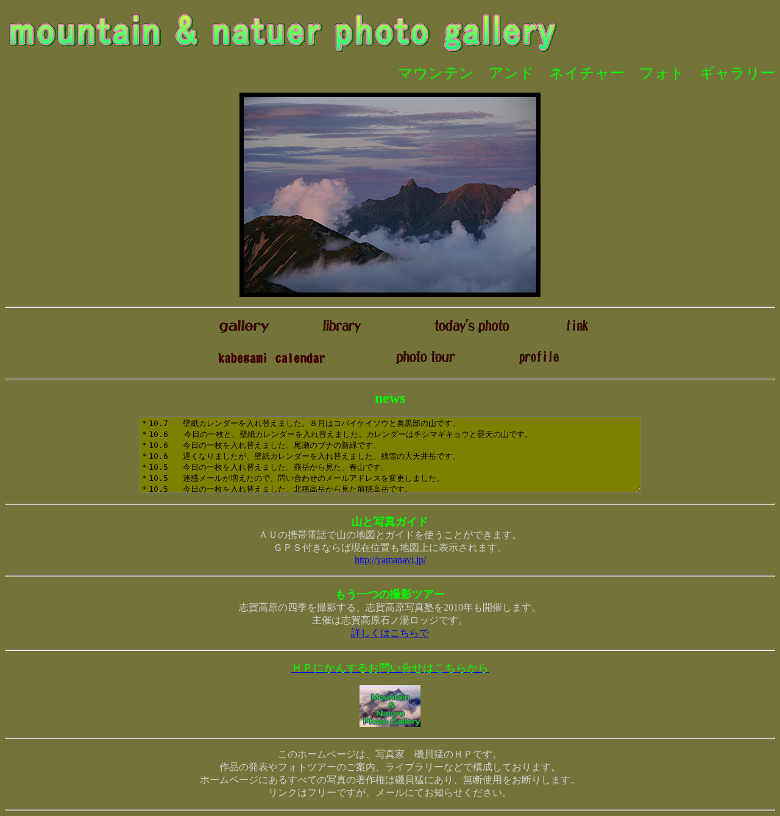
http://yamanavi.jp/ (390, 560)
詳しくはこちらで (390, 633)
